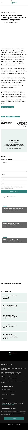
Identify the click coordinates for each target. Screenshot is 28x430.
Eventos (3, 12)
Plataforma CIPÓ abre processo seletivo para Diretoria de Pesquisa (9, 326)
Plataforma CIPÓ (9, 22)
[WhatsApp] (6, 26)
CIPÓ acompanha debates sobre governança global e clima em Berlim (12, 240)
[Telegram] (15, 26)
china (3, 116)
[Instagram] (12, 150)
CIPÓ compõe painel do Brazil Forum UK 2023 (6, 123)
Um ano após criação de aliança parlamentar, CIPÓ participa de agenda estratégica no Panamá (13, 225)
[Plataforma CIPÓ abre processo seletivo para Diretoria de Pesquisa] (22, 326)
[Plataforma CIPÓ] (3, 22)
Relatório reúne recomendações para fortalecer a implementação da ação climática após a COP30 (9, 307)
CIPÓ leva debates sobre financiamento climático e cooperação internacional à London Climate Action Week (13, 210)
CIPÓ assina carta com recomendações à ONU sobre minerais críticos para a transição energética (9, 336)
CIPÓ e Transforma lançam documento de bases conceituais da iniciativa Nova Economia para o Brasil (9, 317)
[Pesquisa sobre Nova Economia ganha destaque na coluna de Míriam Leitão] (22, 297)
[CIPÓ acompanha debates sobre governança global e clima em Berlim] (14, 235)
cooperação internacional (12, 116)
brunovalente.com (14, 427)
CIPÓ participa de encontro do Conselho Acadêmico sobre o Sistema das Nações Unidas (22, 124)
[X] (9, 26)
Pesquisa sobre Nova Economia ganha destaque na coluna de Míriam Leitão (9, 297)
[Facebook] (18, 26)
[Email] (21, 26)
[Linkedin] (12, 26)
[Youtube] (17, 150)
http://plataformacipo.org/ (14, 142)
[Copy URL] (24, 26)
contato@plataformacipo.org (8, 404)
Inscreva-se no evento (7, 107)
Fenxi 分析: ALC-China (10, 12)
